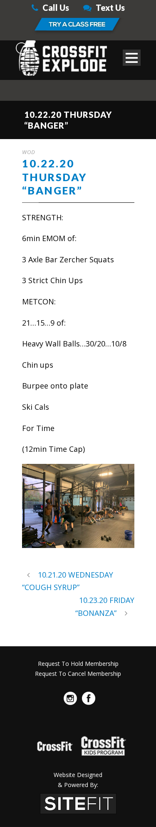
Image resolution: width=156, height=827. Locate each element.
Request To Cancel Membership (78, 674)
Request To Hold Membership (78, 664)
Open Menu (132, 58)
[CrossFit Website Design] (78, 802)
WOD (28, 152)
